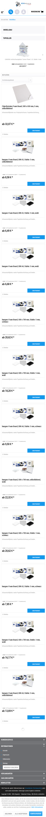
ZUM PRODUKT (36, 131)
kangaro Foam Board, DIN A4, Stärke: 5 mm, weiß (20, 266)
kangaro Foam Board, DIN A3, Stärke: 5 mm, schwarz (21, 586)
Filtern (6, 75)
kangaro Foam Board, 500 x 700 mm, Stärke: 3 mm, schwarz (21, 534)
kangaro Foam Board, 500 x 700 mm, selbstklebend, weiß (21, 480)
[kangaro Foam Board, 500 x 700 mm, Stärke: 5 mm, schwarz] (23, 307)
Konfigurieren (35, 814)
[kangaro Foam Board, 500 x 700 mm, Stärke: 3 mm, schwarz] (23, 520)
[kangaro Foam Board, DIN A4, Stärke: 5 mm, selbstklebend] (23, 680)
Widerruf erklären (11, 767)
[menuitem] (2, 11)
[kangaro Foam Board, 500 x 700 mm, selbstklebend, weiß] (23, 467)
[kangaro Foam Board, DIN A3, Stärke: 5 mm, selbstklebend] (23, 147)
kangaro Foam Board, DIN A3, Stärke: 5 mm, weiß (20, 213)
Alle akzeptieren (21, 814)
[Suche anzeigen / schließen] (10, 11)
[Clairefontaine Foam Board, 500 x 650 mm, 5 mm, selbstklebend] (23, 93)
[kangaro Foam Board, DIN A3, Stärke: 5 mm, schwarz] (23, 574)
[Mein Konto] (23, 11)
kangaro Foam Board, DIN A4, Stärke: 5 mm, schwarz (21, 426)
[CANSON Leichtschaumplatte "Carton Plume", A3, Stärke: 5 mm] (23, 49)
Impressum (6, 755)
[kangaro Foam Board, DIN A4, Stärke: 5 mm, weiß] (23, 254)
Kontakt (5, 750)
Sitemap (5, 763)
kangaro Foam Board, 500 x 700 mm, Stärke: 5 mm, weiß (21, 374)
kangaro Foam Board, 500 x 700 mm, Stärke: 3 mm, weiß (21, 640)
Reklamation (6, 759)
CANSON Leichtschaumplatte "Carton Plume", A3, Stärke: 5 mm (23, 59)
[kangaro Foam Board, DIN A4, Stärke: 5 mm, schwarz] (23, 414)
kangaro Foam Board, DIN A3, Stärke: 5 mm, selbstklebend (18, 160)
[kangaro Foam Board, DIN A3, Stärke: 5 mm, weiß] (23, 200)
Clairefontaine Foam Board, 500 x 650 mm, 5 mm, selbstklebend (20, 107)
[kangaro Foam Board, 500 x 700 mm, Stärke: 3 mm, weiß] (23, 627)
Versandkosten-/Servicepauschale (33, 788)
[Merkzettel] (17, 11)
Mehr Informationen (37, 807)
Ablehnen (8, 814)
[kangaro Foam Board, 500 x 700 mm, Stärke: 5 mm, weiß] (23, 360)
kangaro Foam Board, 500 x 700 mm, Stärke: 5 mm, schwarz (21, 320)
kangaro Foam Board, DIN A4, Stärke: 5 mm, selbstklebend (18, 694)
